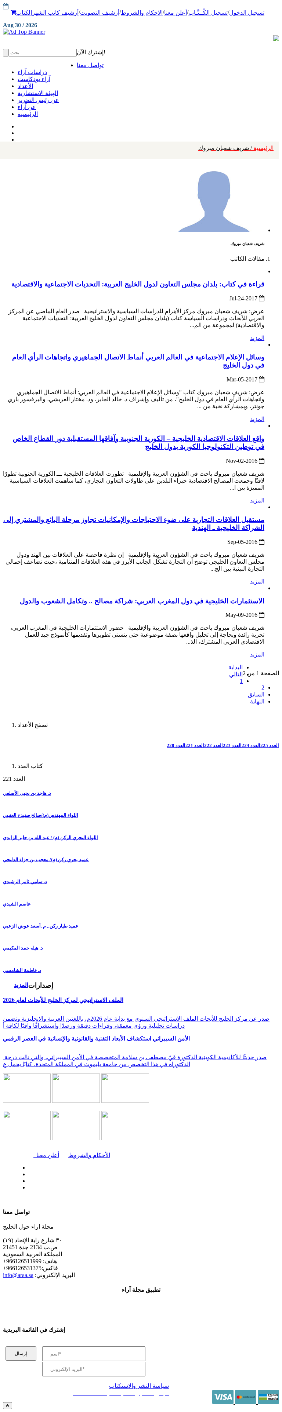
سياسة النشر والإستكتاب (139, 1386)
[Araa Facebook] (27, 1166)
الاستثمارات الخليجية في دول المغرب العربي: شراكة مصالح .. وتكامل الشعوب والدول (142, 601)
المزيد (257, 338)
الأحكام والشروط (89, 1155)
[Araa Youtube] (18, 138)
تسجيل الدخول (246, 13)
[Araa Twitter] (18, 131)
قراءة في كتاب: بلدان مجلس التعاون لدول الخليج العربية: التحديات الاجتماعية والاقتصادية (137, 284)
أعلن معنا (175, 13)
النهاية (257, 701)
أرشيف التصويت (99, 13)
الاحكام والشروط (142, 13)
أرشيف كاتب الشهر (55, 13)
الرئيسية (236, 148)
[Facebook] (17, 124)
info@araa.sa (18, 1275)
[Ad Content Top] (141, 32)
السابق (256, 694)
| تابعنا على (87, 1188)
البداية (235, 667)
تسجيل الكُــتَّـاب (208, 13)
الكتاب (24, 13)
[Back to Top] (7, 1405)
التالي (236, 674)
